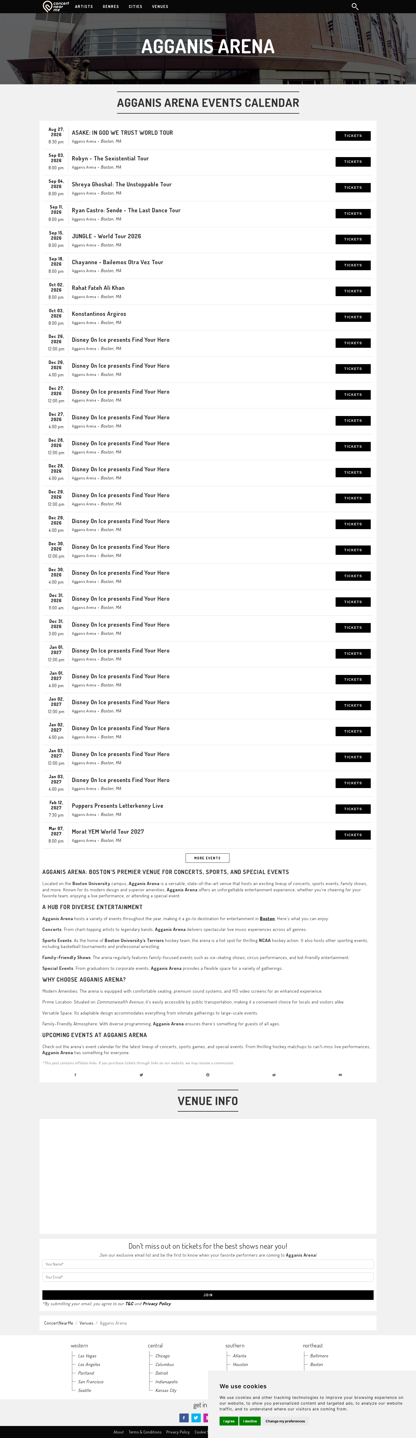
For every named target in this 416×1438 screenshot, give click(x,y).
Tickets (353, 136)
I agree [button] (228, 1421)
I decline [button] (250, 1421)
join (208, 1295)
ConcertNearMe (58, 1323)
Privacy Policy (157, 1303)
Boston (267, 918)
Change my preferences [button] (285, 1421)
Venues (87, 1323)
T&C (129, 1303)
